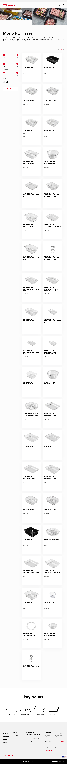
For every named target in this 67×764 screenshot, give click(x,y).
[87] (17, 73)
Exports (5, 739)
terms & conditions (56, 749)
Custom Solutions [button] (60, 1)
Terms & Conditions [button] (17, 734)
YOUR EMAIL (48, 741)
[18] (4, 73)
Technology (6, 736)
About (48, 1)
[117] (4, 55)
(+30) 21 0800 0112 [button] (34, 739)
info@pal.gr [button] (32, 742)
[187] (17, 64)
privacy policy (48, 750)
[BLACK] (7, 82)
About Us (5, 733)
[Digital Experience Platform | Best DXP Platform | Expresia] (61, 761)
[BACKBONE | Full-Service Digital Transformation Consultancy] (55, 761)
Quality (5, 742)
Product (8, 10)
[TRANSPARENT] (4, 82)
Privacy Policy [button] (16, 736)
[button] (9, 5)
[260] (17, 55)
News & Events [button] (53, 1)
